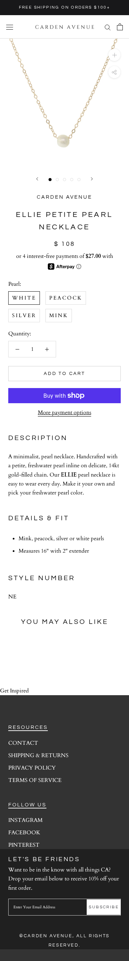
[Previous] (37, 178)
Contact (23, 743)
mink (58, 315)
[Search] (108, 27)
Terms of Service (35, 780)
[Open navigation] (9, 27)
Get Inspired (14, 690)
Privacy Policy (32, 768)
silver (24, 315)
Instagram (25, 820)
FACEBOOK (24, 832)
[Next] (92, 178)
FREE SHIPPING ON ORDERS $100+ (64, 7)
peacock (65, 297)
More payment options (64, 412)
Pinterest (24, 845)
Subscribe (104, 907)
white (24, 297)
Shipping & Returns (38, 755)
